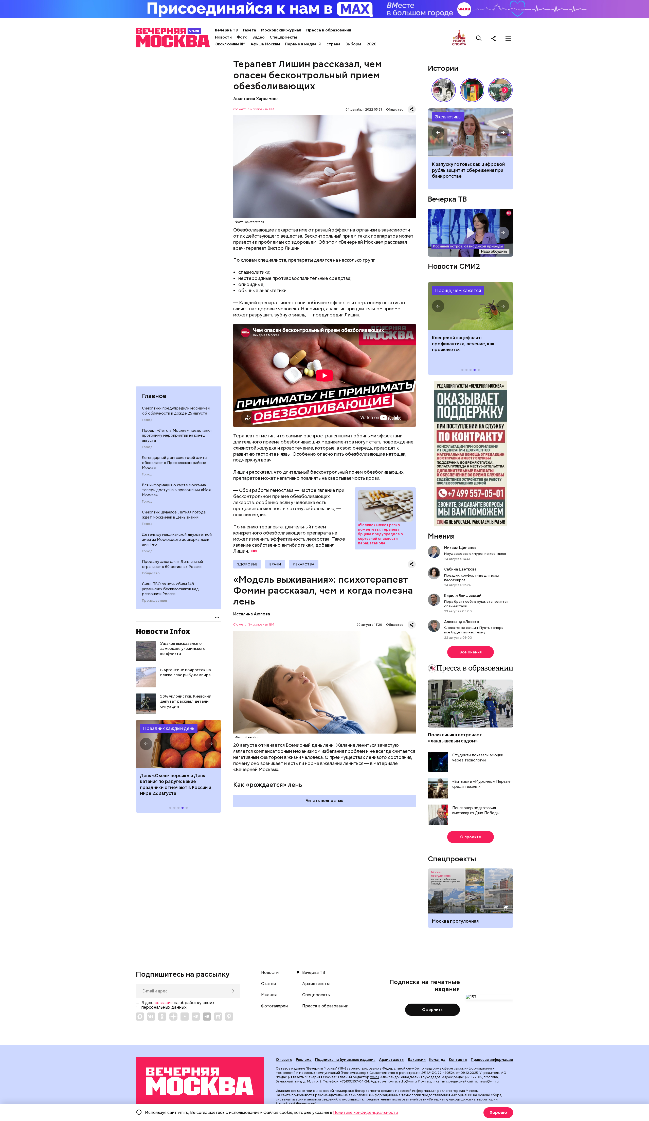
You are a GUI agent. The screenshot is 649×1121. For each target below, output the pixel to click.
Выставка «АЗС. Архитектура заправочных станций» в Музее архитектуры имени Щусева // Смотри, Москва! (472, 90)
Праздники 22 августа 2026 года (178, 744)
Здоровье (247, 564)
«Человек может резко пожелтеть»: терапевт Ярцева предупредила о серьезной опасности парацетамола (385, 505)
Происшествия (154, 601)
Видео (259, 37)
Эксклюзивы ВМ (230, 44)
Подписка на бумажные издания (345, 1059)
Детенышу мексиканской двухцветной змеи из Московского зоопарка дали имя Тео (177, 539)
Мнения (441, 536)
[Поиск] (479, 38)
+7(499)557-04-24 (354, 1081)
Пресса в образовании (328, 30)
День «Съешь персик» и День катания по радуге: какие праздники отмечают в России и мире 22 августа (175, 784)
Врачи (275, 564)
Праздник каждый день (168, 728)
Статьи (268, 984)
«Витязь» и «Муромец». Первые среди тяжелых (481, 784)
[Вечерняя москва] (200, 1081)
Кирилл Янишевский (462, 596)
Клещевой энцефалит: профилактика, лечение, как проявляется (470, 306)
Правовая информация (492, 1059)
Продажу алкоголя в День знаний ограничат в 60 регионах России (172, 564)
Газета (249, 30)
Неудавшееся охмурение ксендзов (475, 553)
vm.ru (374, 1077)
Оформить (432, 1009)
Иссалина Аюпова (251, 614)
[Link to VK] (151, 1016)
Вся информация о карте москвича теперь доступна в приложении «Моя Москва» (176, 490)
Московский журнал (281, 30)
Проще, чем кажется (458, 290)
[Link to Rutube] (218, 1016)
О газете (284, 1059)
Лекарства (303, 564)
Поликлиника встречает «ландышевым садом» (455, 737)
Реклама (304, 1059)
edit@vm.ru (408, 1081)
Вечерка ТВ (226, 30)
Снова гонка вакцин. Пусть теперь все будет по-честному (473, 629)
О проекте (470, 837)
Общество (151, 573)
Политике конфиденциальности (365, 1112)
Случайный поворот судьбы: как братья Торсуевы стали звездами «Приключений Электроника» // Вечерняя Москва (443, 90)
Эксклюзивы (448, 117)
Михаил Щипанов (460, 548)
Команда (437, 1059)
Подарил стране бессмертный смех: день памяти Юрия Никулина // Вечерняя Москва (500, 90)
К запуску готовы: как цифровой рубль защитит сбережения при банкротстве (470, 132)
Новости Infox (163, 631)
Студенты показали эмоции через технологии (477, 758)
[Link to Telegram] (196, 1016)
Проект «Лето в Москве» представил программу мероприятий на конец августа (176, 435)
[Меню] (508, 38)
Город (147, 420)
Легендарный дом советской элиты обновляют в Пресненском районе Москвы (174, 462)
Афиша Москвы (265, 44)
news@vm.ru (489, 1081)
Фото (242, 37)
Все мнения (471, 652)
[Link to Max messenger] (140, 1016)
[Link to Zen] (173, 1016)
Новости (223, 37)
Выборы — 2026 (361, 44)
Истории (443, 68)
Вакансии (417, 1059)
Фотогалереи (274, 1006)
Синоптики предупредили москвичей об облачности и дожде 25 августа (176, 411)
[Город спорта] (459, 38)
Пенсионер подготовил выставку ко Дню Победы (475, 810)
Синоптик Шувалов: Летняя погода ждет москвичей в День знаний (174, 515)
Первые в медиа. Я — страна (312, 44)
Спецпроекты (283, 37)
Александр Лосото (461, 622)
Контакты (458, 1059)
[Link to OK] (162, 1016)
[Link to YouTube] (185, 1016)
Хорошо (498, 1112)
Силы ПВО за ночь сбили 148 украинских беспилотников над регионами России (170, 588)
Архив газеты (316, 984)
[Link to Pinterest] (229, 1016)
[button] (146, 744)
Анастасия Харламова (256, 98)
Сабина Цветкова (460, 569)
